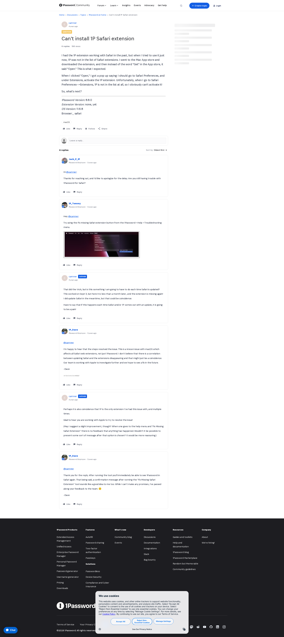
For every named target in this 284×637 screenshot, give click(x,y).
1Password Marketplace (185, 557)
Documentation (152, 542)
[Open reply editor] (113, 140)
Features (90, 530)
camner (73, 22)
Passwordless (93, 571)
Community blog (123, 537)
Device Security (93, 576)
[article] (114, 175)
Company (206, 530)
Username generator (68, 576)
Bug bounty (150, 559)
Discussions (72, 15)
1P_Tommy (75, 203)
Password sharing (95, 542)
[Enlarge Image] (101, 245)
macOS (66, 122)
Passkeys (90, 557)
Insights (126, 5)
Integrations (150, 548)
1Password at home (97, 15)
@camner (71, 172)
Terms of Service (65, 624)
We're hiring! (208, 542)
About (205, 537)
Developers (149, 530)
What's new (120, 530)
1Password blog (181, 552)
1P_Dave (73, 329)
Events (137, 5)
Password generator (67, 571)
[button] (199, 6)
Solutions (90, 564)
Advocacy (149, 5)
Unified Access (64, 546)
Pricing (60, 582)
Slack (146, 554)
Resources (178, 530)
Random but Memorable (185, 563)
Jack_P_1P (74, 159)
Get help (162, 5)
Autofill (89, 537)
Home (61, 15)
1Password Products (67, 530)
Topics (83, 15)
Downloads (62, 588)
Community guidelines (184, 569)
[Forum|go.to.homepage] (74, 5)
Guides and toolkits (182, 537)
